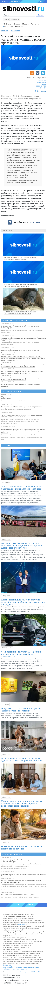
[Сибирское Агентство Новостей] (23, 8)
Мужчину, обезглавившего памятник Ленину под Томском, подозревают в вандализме (21, 285)
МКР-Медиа (15, 20)
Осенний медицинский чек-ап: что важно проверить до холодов (22, 847)
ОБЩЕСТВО (41, 80)
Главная (4, 31)
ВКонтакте (35, 222)
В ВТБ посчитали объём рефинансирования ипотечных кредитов (20, 385)
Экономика (19, 26)
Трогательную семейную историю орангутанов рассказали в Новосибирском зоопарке (20, 312)
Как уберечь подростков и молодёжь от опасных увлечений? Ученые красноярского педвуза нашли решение (22, 366)
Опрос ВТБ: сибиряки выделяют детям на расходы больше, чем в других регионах (23, 339)
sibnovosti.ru (22, 924)
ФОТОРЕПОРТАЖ (12, 391)
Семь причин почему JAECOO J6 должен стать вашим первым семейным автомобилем (21, 654)
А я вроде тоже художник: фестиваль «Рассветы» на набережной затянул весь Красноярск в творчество (21, 545)
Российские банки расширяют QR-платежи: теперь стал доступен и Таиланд (20, 351)
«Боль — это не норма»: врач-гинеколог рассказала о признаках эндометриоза (21, 487)
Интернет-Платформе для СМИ (24, 972)
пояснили (38, 201)
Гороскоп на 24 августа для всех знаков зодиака (18, 895)
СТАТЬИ (8, 445)
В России (25, 24)
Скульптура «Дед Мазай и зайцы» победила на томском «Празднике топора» (20, 861)
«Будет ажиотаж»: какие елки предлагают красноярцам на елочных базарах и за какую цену (21, 416)
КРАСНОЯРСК (15, 1)
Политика (35, 24)
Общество (8, 26)
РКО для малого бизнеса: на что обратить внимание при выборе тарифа (20, 327)
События (5, 704)
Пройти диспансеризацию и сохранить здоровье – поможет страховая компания (22, 759)
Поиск (40, 15)
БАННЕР (43, 88)
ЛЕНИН (43, 84)
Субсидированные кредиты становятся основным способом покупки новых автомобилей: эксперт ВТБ (22, 372)
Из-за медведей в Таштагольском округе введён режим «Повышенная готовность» (21, 881)
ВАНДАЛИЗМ (41, 82)
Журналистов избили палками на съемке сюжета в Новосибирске (19, 398)
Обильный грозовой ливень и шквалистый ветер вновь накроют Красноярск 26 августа (23, 875)
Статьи (6, 20)
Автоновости (7, 648)
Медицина (6, 482)
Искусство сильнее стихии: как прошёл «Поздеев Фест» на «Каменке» (21, 709)
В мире (17, 24)
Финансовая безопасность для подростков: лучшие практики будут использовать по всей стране (22, 379)
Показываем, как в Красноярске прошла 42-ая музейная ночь (22, 407)
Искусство (6, 539)
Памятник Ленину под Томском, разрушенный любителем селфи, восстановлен (20, 258)
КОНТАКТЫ (16, 905)
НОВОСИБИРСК (40, 86)
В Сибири (8, 24)
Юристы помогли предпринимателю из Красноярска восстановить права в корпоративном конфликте (21, 803)
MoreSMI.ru (38, 972)
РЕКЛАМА (31, 905)
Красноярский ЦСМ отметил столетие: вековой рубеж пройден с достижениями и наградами (23, 602)
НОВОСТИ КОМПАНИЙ (15, 320)
